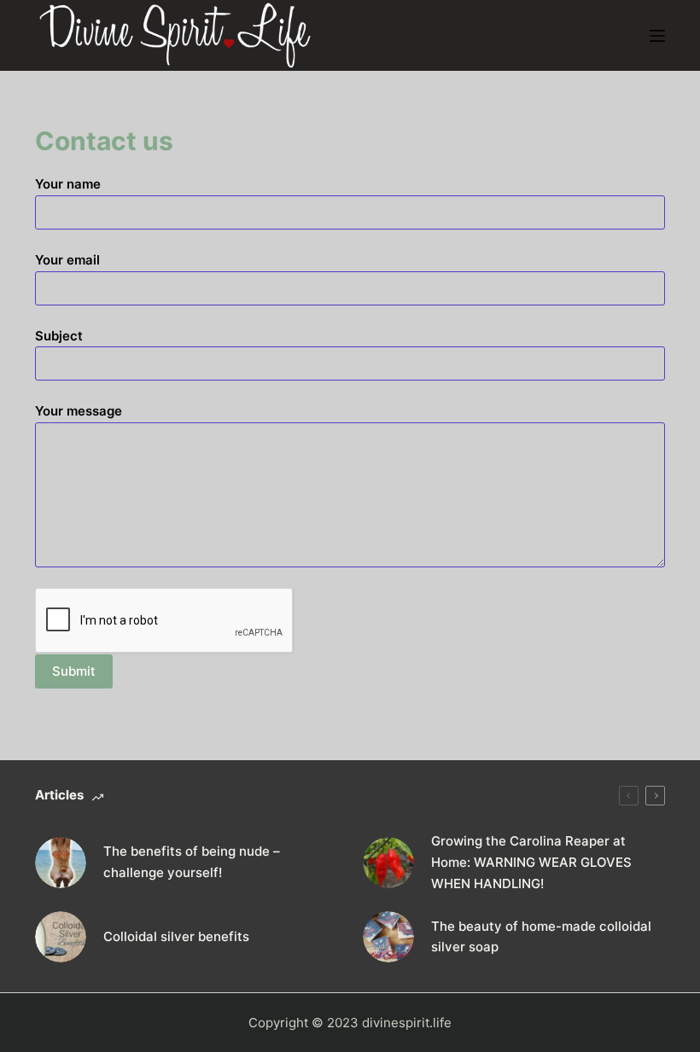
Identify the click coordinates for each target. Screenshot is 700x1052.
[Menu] (657, 36)
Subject (59, 336)
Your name (68, 184)
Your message (78, 411)
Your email (67, 260)
